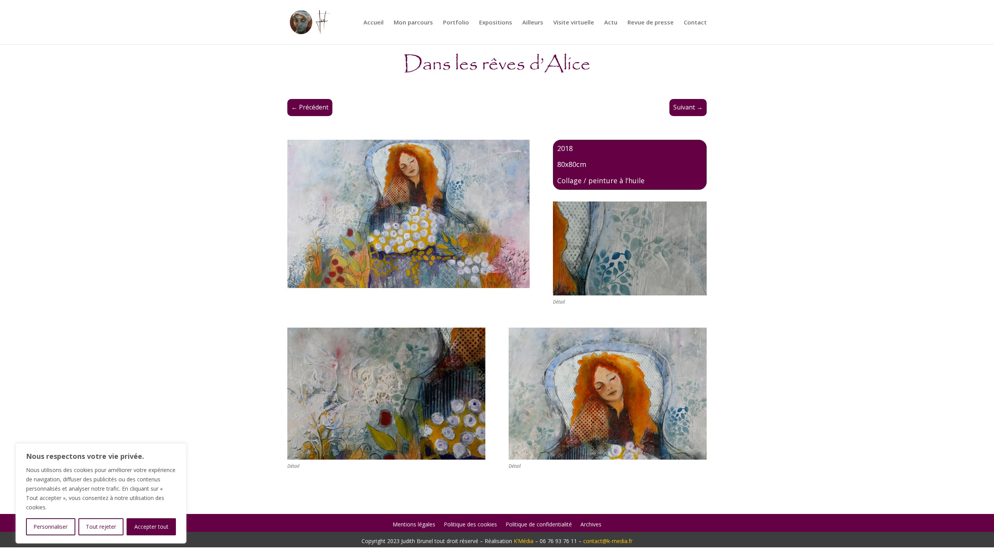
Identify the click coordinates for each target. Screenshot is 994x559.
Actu (610, 22)
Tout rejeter (101, 526)
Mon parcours (413, 22)
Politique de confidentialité (539, 525)
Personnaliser (50, 526)
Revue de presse (650, 22)
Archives (590, 525)
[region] (101, 493)
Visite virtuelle (573, 22)
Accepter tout (151, 526)
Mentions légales (414, 525)
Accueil (373, 22)
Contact (695, 22)
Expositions (495, 22)
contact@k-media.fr (608, 541)
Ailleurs (532, 22)
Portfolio (456, 22)
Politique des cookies (470, 525)
